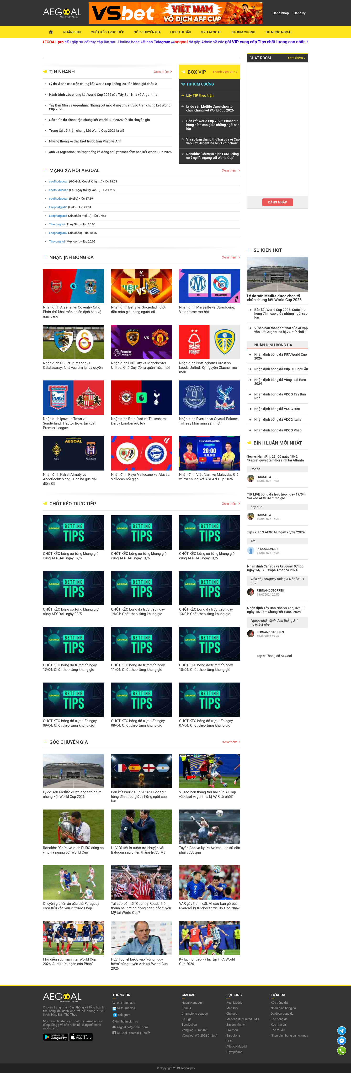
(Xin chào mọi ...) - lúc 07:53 (77, 216)
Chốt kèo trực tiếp (107, 32)
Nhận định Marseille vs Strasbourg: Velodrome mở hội (207, 309)
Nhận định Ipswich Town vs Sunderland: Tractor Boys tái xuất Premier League (69, 423)
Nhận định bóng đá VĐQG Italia (278, 419)
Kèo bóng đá (279, 1002)
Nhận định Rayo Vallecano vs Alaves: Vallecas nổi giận (140, 476)
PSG (229, 1041)
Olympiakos (234, 1052)
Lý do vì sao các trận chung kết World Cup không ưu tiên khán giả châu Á (103, 84)
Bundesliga (189, 1024)
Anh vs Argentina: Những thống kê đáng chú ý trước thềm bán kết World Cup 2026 (110, 152)
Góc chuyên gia (147, 32)
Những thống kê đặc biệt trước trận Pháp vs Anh (85, 141)
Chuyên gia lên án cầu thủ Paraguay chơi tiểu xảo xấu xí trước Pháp (71, 905)
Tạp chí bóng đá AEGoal (274, 656)
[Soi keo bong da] (50, 32)
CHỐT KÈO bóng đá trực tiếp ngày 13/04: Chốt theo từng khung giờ (206, 611)
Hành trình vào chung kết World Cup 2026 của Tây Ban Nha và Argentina (103, 94)
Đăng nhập (281, 13)
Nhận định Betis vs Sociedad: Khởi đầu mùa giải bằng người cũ (138, 309)
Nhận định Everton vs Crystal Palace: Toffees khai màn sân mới (208, 421)
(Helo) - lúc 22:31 (70, 207)
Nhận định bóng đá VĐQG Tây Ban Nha (280, 396)
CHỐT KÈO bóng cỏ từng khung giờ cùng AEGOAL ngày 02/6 (71, 556)
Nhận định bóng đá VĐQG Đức (277, 409)
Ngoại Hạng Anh (192, 1002)
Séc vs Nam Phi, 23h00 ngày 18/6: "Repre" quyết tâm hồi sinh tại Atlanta (275, 458)
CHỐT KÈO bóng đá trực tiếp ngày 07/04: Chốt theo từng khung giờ (206, 723)
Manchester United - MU (242, 1019)
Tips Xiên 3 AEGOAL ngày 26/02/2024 (276, 532)
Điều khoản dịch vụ (125, 1021)
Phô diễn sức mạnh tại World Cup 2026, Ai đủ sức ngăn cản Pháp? (69, 961)
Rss (145, 1033)
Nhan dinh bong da (283, 1008)
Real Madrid (234, 1002)
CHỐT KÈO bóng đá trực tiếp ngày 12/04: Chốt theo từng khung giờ (70, 667)
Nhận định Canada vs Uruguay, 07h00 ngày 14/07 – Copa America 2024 (275, 568)
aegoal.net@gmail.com (132, 1027)
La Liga (186, 1019)
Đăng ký (300, 13)
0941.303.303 (125, 1003)
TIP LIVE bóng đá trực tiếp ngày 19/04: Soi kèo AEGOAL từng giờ (276, 496)
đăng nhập (277, 202)
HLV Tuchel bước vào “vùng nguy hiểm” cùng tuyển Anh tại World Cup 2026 (139, 964)
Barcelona (233, 1035)
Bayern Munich (236, 1024)
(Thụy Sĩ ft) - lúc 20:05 (72, 224)
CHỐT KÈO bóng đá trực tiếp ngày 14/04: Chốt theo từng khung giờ (138, 611)
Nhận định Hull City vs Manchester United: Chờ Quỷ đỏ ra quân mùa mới (140, 365)
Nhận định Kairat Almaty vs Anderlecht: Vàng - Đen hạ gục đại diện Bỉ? (70, 479)
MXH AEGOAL (211, 32)
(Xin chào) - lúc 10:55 (73, 233)
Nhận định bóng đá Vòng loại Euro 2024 (280, 381)
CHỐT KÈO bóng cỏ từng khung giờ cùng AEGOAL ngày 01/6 (139, 556)
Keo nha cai (279, 1024)
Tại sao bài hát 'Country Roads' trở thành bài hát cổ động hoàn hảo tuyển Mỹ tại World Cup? (141, 908)
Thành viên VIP (224, 72)
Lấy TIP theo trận (199, 95)
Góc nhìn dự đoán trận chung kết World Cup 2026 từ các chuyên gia (99, 120)
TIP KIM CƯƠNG (200, 84)
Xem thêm (162, 72)
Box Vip (197, 72)
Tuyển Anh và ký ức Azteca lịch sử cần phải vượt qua (209, 850)
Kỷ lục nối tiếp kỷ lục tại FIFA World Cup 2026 (207, 961)
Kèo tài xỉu (278, 1030)
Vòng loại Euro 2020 (195, 1030)
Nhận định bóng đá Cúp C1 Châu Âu (281, 369)
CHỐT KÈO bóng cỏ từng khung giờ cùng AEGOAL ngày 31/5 (207, 556)
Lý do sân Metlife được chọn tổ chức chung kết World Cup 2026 (210, 108)
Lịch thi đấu (180, 32)
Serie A (186, 1008)
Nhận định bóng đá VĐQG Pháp (278, 430)
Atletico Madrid (236, 1046)
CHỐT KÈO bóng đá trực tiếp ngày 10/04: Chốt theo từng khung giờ (206, 667)
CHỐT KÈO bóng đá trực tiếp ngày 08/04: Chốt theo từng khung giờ (138, 723)
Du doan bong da (282, 1013)
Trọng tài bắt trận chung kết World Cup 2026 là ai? (86, 130)
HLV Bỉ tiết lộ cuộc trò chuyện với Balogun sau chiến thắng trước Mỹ (138, 850)
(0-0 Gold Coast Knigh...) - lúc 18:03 (83, 181)
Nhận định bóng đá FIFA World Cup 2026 (280, 356)
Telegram (124, 1015)
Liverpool (232, 1030)
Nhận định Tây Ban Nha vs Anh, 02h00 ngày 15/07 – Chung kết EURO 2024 (275, 610)
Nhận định (72, 32)
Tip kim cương (243, 32)
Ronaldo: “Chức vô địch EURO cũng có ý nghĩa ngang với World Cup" (212, 156)
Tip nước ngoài (278, 32)
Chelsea (231, 1013)
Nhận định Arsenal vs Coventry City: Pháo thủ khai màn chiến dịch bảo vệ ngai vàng (72, 312)
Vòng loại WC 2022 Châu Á (199, 1035)
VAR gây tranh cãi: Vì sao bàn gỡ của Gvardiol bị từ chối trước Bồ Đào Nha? (209, 905)
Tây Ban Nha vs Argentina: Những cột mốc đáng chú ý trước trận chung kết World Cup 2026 (109, 107)
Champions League (195, 1013)
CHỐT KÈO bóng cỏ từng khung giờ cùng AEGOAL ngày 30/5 (71, 611)
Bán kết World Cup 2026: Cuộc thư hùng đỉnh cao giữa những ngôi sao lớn (212, 125)
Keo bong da (279, 1019)
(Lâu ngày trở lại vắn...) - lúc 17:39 (82, 190)
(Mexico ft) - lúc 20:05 (72, 241)
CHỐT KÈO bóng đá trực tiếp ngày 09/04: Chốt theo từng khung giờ (70, 723)
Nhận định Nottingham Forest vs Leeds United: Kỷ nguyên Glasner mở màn (208, 367)
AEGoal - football (128, 1033)
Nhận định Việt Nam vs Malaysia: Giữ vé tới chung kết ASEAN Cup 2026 (209, 476)
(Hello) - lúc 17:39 (71, 198)
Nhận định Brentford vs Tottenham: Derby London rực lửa (139, 421)
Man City (232, 1008)
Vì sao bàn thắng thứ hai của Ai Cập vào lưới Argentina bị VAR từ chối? (213, 141)
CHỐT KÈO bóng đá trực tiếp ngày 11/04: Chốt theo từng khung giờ (138, 667)
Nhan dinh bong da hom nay (289, 1035)
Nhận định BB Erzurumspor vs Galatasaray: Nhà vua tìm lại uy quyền (73, 365)
